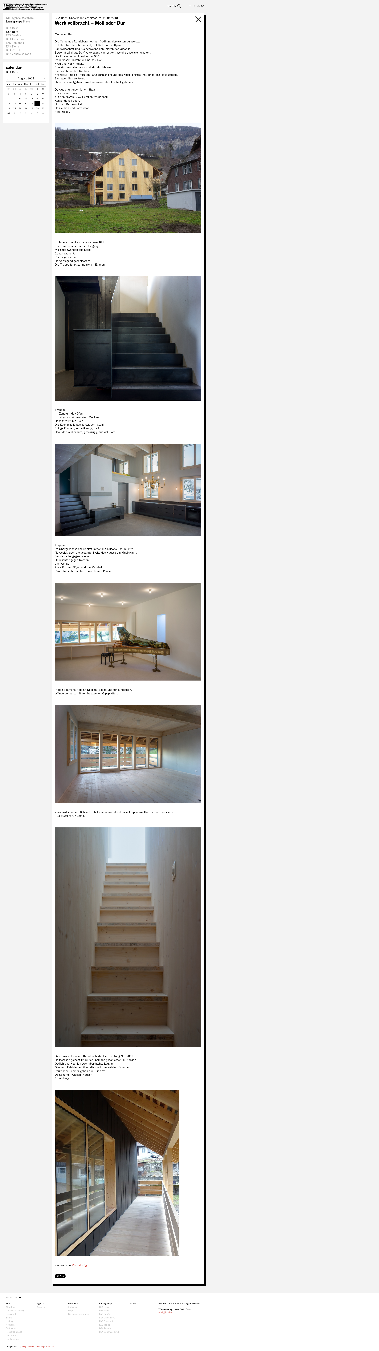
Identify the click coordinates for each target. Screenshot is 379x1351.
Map (70, 1310)
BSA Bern (12, 31)
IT (194, 6)
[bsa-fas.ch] (25, 6)
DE (198, 6)
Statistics (72, 1307)
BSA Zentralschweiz (19, 54)
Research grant (14, 1332)
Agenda (16, 18)
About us (10, 1307)
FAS (8, 18)
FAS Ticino (13, 46)
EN (202, 6)
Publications (12, 1339)
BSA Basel (12, 28)
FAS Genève (13, 35)
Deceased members (78, 1314)
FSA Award (11, 1328)
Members (27, 18)
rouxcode (50, 1347)
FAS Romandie (15, 43)
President (11, 1314)
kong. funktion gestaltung (33, 1347)
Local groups (14, 21)
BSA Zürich (13, 50)
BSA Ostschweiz (16, 39)
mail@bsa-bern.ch (167, 1312)
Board (9, 1318)
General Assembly (15, 1310)
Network (10, 1325)
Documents (12, 1335)
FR (190, 6)
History (9, 1321)
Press (26, 21)
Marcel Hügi (79, 1265)
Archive (41, 1307)
